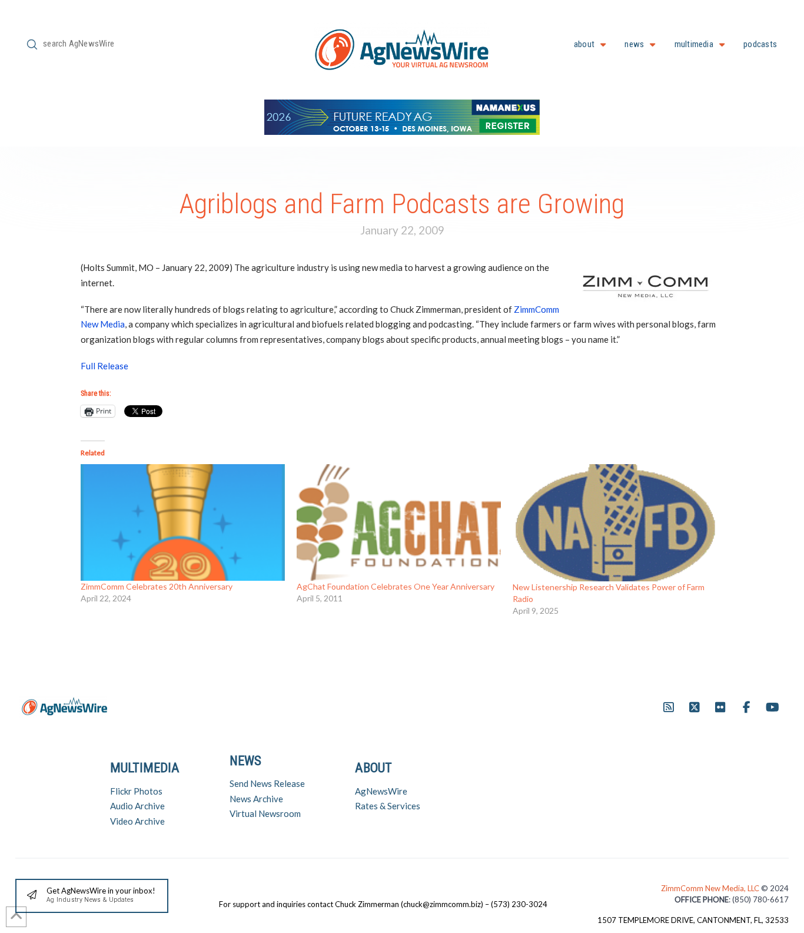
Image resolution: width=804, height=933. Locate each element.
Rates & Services (387, 805)
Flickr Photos (136, 791)
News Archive (256, 798)
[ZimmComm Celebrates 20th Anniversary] (183, 522)
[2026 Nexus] (402, 115)
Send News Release (267, 783)
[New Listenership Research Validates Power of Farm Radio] (615, 522)
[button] (91, 896)
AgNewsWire (381, 791)
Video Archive (137, 821)
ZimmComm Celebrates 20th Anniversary (156, 586)
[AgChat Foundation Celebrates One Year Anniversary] (399, 522)
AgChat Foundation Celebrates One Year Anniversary (395, 586)
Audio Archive (137, 805)
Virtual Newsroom (265, 813)
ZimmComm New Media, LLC (711, 888)
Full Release (104, 365)
